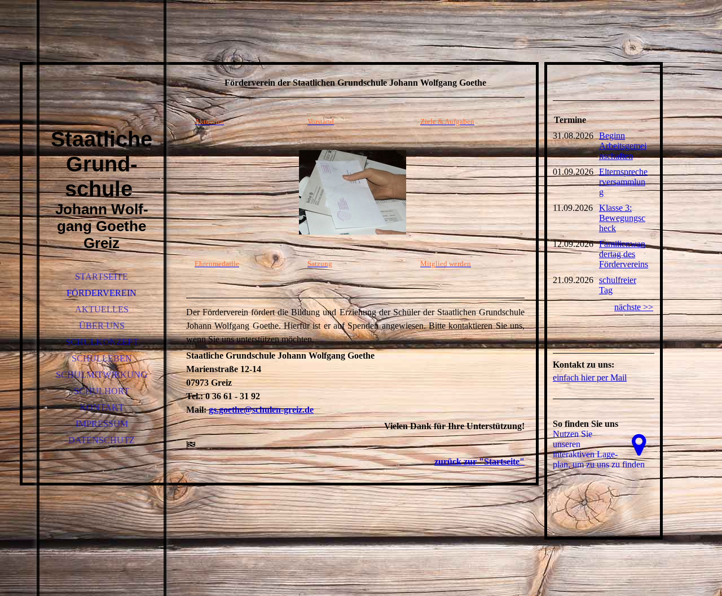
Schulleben (102, 358)
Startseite (101, 276)
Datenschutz (101, 440)
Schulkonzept (101, 342)
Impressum (102, 424)
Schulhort (101, 391)
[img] (101, 79)
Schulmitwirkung (101, 374)
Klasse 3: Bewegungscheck (622, 218)
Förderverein (102, 293)
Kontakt (102, 407)
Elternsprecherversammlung (623, 182)
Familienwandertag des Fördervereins (623, 254)
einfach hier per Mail (590, 377)
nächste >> (633, 307)
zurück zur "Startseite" (479, 461)
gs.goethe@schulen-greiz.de (261, 409)
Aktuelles (102, 309)
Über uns (102, 325)
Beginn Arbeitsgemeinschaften (622, 146)
